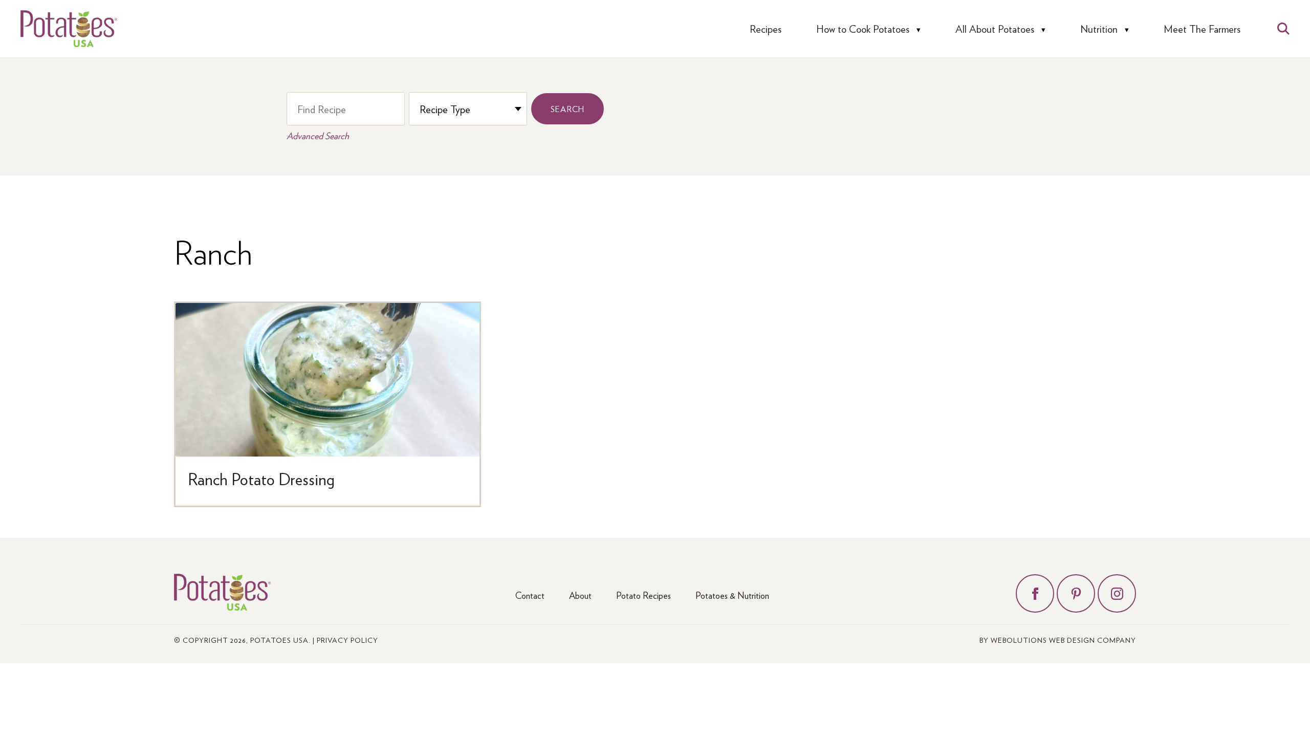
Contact (529, 595)
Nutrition (1099, 29)
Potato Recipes (643, 595)
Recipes (765, 29)
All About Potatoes (994, 29)
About (580, 595)
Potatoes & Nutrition (732, 595)
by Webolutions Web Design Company (1057, 640)
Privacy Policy (347, 640)
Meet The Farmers (1202, 29)
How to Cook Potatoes (862, 29)
